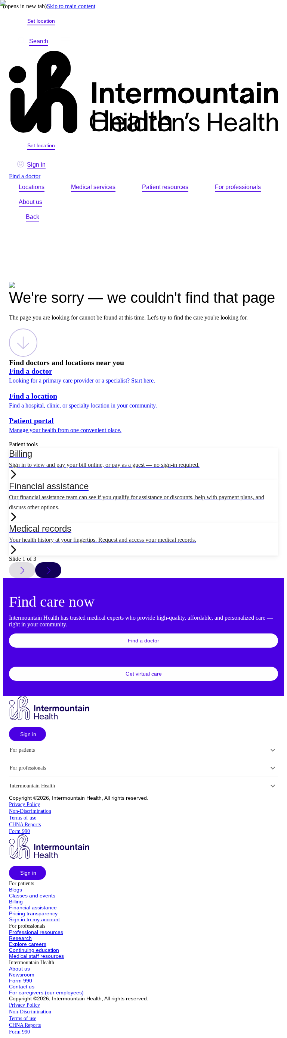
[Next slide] (48, 570)
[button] (143, 640)
